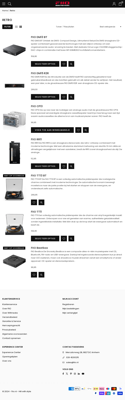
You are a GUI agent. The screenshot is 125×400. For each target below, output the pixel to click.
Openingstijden (10, 356)
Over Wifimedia (10, 312)
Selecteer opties (45, 63)
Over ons (6, 360)
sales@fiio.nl (72, 362)
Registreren (68, 304)
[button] (120, 4)
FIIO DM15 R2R (40, 73)
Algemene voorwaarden (14, 334)
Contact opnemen (11, 338)
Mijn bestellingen (70, 308)
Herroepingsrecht (11, 325)
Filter (7, 26)
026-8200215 (72, 357)
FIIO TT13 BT (38, 175)
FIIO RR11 (36, 139)
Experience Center (11, 352)
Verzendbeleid (9, 317)
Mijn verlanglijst (69, 312)
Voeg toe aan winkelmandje (52, 130)
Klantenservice (9, 304)
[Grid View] (16, 26)
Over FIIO (6, 308)
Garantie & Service (11, 321)
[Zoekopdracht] (10, 3)
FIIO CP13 (37, 106)
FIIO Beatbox (39, 248)
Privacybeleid (9, 329)
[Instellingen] (114, 4)
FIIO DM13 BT (39, 37)
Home (5, 10)
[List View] (20, 26)
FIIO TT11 (36, 212)
